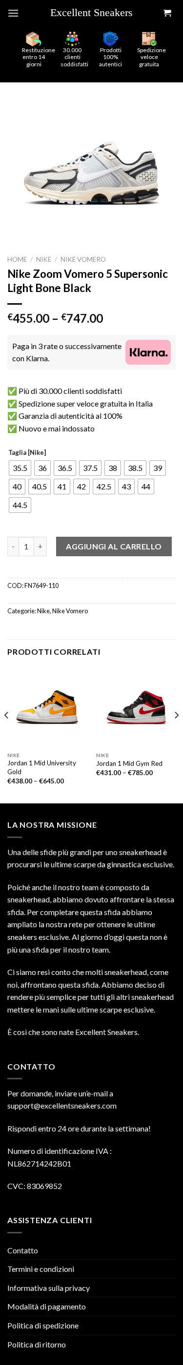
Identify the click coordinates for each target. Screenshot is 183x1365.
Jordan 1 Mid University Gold (41, 767)
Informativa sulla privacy (48, 1287)
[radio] (20, 468)
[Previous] (7, 734)
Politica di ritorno (36, 1344)
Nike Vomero (83, 259)
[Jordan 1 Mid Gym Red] (136, 707)
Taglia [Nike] (27, 452)
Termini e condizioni (40, 1268)
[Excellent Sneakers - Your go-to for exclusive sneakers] (95, 13)
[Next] (176, 734)
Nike (43, 259)
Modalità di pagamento (46, 1306)
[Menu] (13, 13)
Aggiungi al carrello (114, 546)
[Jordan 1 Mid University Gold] (47, 707)
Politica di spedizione (43, 1325)
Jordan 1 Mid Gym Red (129, 763)
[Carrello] (167, 13)
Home (17, 259)
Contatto (22, 1250)
